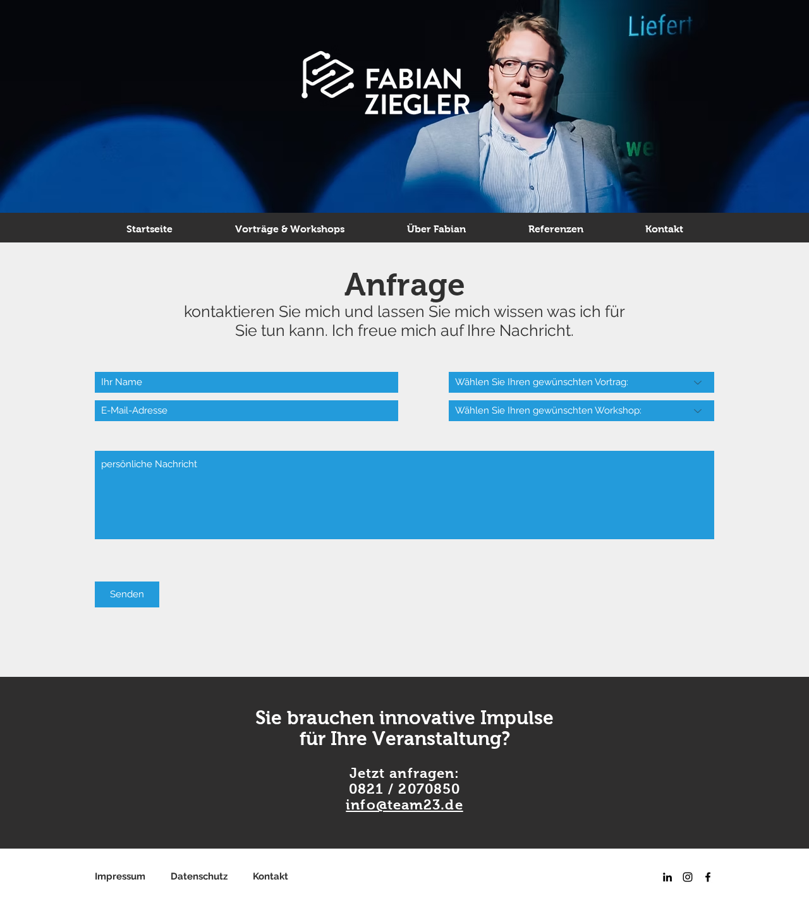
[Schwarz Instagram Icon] (687, 877)
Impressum (133, 876)
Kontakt (270, 876)
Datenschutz (212, 876)
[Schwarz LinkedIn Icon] (667, 877)
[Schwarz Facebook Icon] (708, 877)
